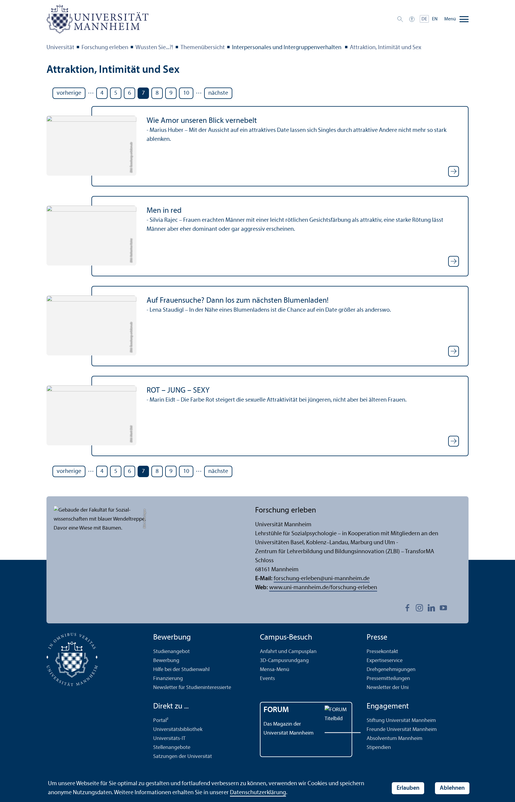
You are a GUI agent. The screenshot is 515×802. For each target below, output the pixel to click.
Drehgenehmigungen (391, 670)
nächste (218, 93)
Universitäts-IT (169, 738)
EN (435, 19)
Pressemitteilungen (388, 679)
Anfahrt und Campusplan (288, 652)
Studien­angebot (171, 652)
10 (186, 93)
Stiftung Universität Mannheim (401, 720)
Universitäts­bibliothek (177, 729)
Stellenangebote (171, 747)
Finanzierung (168, 679)
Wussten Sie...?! (154, 48)
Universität (60, 48)
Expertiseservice (385, 661)
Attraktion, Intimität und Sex (385, 48)
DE (424, 19)
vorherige (69, 93)
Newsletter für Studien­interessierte (192, 688)
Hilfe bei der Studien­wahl (181, 670)
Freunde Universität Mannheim (402, 729)
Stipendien (379, 747)
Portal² (160, 720)
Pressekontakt (382, 652)
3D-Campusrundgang (284, 661)
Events (267, 679)
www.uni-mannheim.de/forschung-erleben (323, 588)
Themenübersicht (202, 48)
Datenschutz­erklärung (258, 793)
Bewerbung (166, 661)
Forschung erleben (105, 48)
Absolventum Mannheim (394, 738)
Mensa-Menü (274, 670)
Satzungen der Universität (182, 756)
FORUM (276, 710)
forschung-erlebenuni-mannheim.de (322, 579)
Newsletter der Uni (388, 688)
